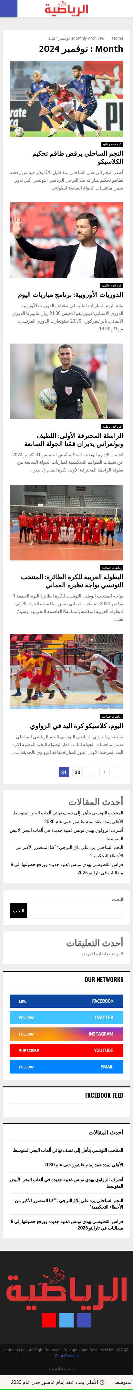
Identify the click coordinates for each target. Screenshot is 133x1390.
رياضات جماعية (112, 567)
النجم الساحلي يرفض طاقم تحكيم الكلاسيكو (77, 157)
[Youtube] (49, 1320)
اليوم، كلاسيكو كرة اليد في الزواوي (76, 726)
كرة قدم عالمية (112, 285)
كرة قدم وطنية (112, 144)
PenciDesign (66, 1356)
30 (77, 772)
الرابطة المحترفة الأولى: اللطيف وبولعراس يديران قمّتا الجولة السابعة (73, 440)
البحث (117, 899)
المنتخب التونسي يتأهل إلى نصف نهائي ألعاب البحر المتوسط (68, 812)
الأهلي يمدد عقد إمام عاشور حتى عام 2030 (83, 821)
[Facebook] (84, 1320)
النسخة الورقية (61, 1369)
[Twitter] (66, 1320)
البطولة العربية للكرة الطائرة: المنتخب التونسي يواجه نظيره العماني (72, 581)
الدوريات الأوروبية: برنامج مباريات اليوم (70, 294)
